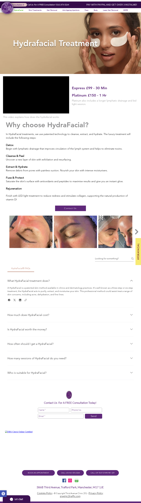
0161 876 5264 (62, 4)
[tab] (20, 268)
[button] (85, 10)
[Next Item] (136, 231)
